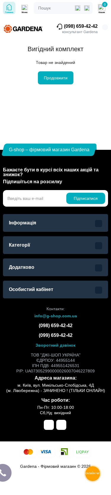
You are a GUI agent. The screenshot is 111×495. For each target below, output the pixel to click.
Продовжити (55, 77)
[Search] (86, 8)
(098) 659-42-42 (80, 26)
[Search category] (77, 8)
